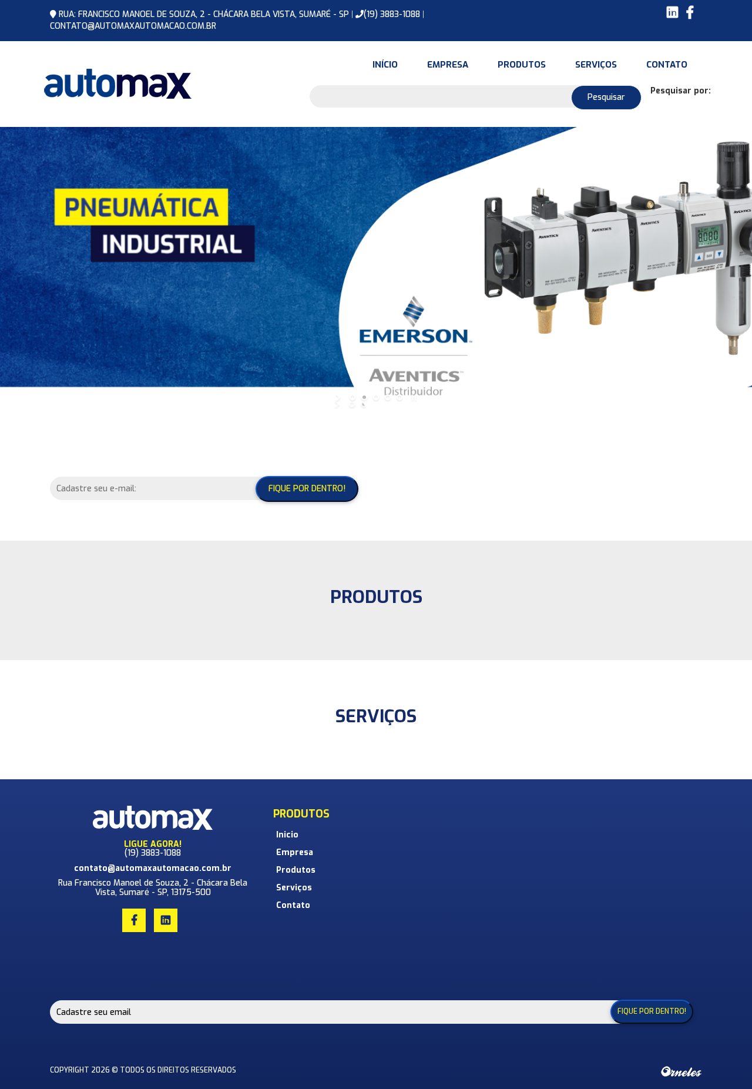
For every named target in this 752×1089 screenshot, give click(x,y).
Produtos (522, 65)
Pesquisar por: (680, 90)
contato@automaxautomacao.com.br (133, 26)
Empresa (447, 65)
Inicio (287, 834)
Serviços (596, 65)
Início (385, 65)
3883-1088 (161, 853)
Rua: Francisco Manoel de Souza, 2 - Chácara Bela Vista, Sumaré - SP (205, 14)
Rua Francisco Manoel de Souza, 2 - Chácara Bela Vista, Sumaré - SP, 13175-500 (152, 887)
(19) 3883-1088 (392, 14)
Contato (666, 65)
